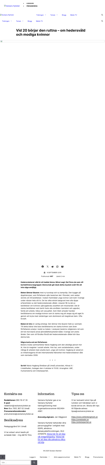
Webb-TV (73, 15)
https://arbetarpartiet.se (81, 422)
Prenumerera (32, 6)
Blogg (64, 15)
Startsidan (43, 457)
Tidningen (40, 15)
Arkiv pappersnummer (62, 457)
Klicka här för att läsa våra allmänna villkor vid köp (51, 439)
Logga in (30, 3)
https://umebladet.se (80, 419)
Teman (52, 15)
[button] (102, 15)
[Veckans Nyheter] (12, 6)
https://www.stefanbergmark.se (84, 417)
